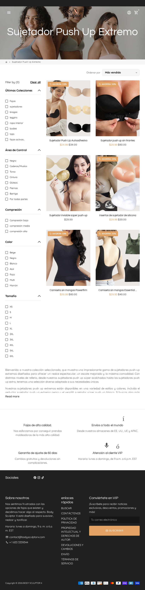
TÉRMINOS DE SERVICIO (70, 561)
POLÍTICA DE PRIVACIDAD (69, 520)
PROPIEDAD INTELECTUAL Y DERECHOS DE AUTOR (71, 534)
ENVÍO (65, 554)
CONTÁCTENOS (70, 513)
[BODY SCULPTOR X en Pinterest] (35, 477)
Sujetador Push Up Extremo (26, 62)
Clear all (35, 82)
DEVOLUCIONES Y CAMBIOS (72, 547)
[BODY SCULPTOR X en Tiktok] (42, 477)
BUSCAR (66, 508)
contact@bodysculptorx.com (25, 537)
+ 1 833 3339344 (17, 542)
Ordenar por (93, 72)
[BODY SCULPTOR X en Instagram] (38, 477)
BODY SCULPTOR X (32, 583)
